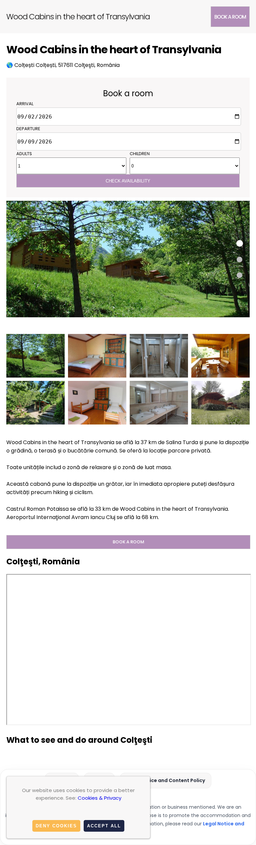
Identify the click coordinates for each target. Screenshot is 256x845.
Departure (28, 129)
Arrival (24, 104)
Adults (24, 153)
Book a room (230, 16)
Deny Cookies (56, 825)
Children (140, 153)
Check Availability (128, 180)
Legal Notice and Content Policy (165, 780)
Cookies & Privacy (99, 797)
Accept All (104, 825)
